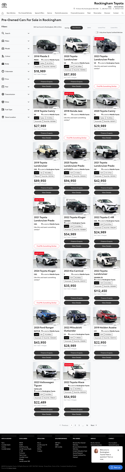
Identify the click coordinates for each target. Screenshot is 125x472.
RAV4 (21, 443)
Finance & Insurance (77, 13)
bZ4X (21, 445)
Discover (107, 13)
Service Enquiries (96, 445)
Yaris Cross (22, 455)
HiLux (39, 443)
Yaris (2, 443)
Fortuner (22, 453)
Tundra (39, 447)
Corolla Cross (23, 457)
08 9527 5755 (119, 9)
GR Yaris (57, 443)
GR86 (57, 445)
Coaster (39, 451)
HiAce (39, 449)
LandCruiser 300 (24, 461)
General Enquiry (114, 445)
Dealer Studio (12, 468)
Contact (115, 13)
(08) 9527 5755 (106, 9)
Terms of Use (55, 466)
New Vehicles (11, 13)
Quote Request (78, 453)
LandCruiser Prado (25, 449)
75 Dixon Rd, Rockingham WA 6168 (87, 9)
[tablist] (95, 28)
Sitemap (40, 466)
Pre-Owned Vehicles (25, 13)
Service (49, 13)
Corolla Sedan (6, 449)
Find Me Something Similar (107, 86)
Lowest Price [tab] (101, 27)
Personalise (97, 13)
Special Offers (39, 13)
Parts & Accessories (61, 13)
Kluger (21, 459)
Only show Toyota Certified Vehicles (111, 32)
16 (87, 425)
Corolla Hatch (5, 445)
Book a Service (95, 443)
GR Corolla (58, 447)
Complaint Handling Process (68, 466)
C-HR (21, 451)
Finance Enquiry (47, 81)
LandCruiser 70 (42, 445)
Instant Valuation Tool (80, 451)
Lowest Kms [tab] (114, 27)
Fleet (89, 13)
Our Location (113, 443)
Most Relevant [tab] (76, 27)
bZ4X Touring (23, 447)
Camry (3, 447)
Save (54, 54)
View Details (46, 86)
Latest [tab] (89, 27)
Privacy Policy (47, 466)
